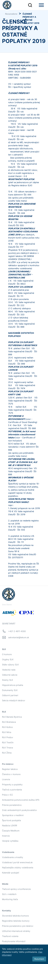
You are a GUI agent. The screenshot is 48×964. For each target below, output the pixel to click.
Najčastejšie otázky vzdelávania (17, 867)
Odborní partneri (10, 695)
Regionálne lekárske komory (15, 921)
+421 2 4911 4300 (17, 631)
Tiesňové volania (10, 936)
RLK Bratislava (9, 722)
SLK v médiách (9, 894)
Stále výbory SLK (10, 664)
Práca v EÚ (7, 794)
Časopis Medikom (10, 830)
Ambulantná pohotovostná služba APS (20, 800)
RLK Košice (7, 727)
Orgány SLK (7, 659)
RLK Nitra (6, 732)
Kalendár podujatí (10, 872)
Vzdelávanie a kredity (12, 857)
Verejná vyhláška (10, 841)
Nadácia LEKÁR (9, 825)
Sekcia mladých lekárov (13, 700)
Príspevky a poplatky (12, 784)
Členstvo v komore (11, 774)
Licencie (6, 779)
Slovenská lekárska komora (15, 915)
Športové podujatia (11, 820)
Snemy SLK (7, 680)
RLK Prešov (7, 737)
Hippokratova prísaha (12, 685)
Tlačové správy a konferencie (16, 889)
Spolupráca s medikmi (13, 815)
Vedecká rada (8, 669)
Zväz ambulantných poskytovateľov (19, 810)
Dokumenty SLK (10, 690)
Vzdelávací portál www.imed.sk (17, 862)
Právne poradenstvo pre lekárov (17, 926)
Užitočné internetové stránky (16, 931)
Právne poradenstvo (12, 805)
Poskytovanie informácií (13, 941)
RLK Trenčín (7, 742)
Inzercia (6, 835)
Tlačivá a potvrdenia (12, 789)
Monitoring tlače (10, 899)
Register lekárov (10, 769)
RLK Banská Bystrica (12, 717)
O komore (7, 654)
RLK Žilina (7, 752)
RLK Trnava (7, 747)
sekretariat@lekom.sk (18, 637)
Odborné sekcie (9, 675)
